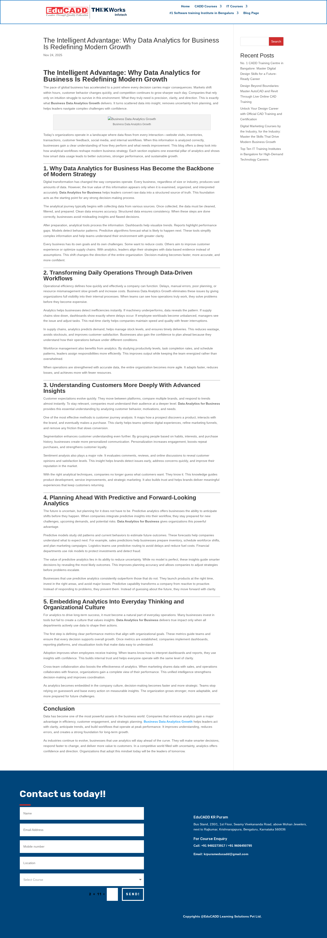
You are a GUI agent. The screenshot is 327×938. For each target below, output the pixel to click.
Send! (133, 894)
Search (276, 41)
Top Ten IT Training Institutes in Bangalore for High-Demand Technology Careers (261, 154)
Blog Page (251, 13)
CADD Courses (206, 6)
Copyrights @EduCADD (201, 916)
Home (185, 6)
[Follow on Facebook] (245, 783)
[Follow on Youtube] (256, 783)
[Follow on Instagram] (234, 783)
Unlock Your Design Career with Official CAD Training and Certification (261, 114)
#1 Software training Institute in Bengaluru (202, 13)
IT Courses (234, 6)
